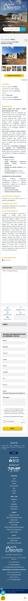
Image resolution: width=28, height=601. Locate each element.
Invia (12, 428)
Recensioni (14, 499)
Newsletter (14, 504)
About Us (14, 481)
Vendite (10, 25)
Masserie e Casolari (14, 522)
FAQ (14, 501)
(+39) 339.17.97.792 (15, 579)
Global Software (12, 592)
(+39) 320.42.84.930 (15, 574)
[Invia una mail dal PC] (1, 588)
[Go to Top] (25, 598)
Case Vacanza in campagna (14, 542)
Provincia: (5, 384)
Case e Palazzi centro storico (14, 517)
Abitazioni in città (14, 515)
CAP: (4, 378)
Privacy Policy (14, 506)
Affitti (14, 493)
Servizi (14, 483)
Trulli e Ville (14, 524)
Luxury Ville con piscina (14, 538)
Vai (23, 29)
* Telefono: (5, 353)
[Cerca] (3, 592)
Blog (14, 488)
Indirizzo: (5, 365)
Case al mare (14, 519)
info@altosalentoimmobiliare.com (15, 567)
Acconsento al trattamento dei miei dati (13, 416)
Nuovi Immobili (14, 531)
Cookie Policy (14, 508)
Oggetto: (5, 391)
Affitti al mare (14, 540)
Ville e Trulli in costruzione (14, 529)
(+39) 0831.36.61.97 (15, 564)
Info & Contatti (14, 485)
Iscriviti (14, 453)
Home (3, 25)
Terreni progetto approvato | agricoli (14, 527)
